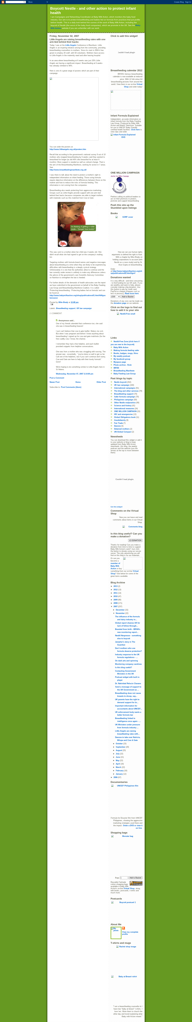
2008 (116, 603)
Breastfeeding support (65, 308)
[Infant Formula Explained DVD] (126, 151)
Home (78, 382)
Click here (135, 130)
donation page (120, 303)
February (120, 771)
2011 (116, 593)
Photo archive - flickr (123, 365)
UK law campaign (84, 308)
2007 (116, 606)
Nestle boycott (120, 382)
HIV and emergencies (123, 414)
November (120, 613)
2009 (116, 600)
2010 (116, 596)
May (118, 760)
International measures (124, 408)
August (119, 750)
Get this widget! (117, 507)
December (120, 610)
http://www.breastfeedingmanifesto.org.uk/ (68, 170)
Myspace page (120, 362)
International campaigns (124, 388)
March (119, 767)
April (118, 764)
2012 (116, 590)
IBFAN (116, 368)
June (118, 757)
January (119, 774)
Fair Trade (118, 423)
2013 (116, 586)
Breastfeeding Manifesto (124, 371)
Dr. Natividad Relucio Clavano (128, 683)
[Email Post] (78, 304)
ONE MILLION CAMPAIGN (125, 411)
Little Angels (70, 45)
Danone (117, 426)
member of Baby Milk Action (115, 565)
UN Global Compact (122, 432)
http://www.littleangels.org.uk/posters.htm (68, 149)
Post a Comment (57, 378)
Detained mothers (121, 429)
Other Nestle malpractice (124, 403)
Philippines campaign (123, 400)
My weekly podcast (122, 356)
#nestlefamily (120, 420)
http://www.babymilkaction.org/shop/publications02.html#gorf (126, 272)
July (118, 754)
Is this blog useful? (123, 667)
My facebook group (122, 359)
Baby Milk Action (121, 347)
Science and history (122, 406)
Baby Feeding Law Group (125, 374)
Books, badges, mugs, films (126, 353)
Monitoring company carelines (128, 664)
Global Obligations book (124, 417)
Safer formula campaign (124, 397)
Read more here (132, 293)
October (119, 744)
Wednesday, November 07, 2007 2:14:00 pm (74, 374)
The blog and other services (126, 391)
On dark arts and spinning (126, 661)
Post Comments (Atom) (71, 387)
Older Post (101, 382)
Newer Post (54, 382)
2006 (116, 777)
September (121, 747)
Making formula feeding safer (126, 350)
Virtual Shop (129, 888)
